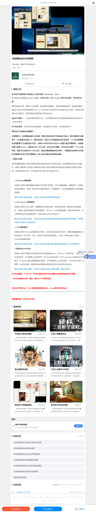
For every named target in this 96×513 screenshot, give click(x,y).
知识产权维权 (71, 497)
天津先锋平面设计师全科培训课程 (25, 471)
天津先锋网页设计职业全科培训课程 (26, 454)
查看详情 (78, 426)
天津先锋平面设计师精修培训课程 (25, 460)
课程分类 (30, 83)
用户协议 (79, 497)
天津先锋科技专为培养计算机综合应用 (27, 442)
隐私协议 (44, 501)
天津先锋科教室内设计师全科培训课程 (27, 465)
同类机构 (64, 484)
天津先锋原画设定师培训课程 (24, 448)
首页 (13, 492)
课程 (28, 497)
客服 (41, 497)
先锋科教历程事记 (20, 477)
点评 (19, 497)
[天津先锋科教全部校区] (82, 419)
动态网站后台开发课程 (24, 492)
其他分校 (56, 484)
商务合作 (35, 497)
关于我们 (47, 497)
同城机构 (72, 484)
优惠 (24, 497)
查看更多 (81, 306)
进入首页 (68, 83)
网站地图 (52, 501)
